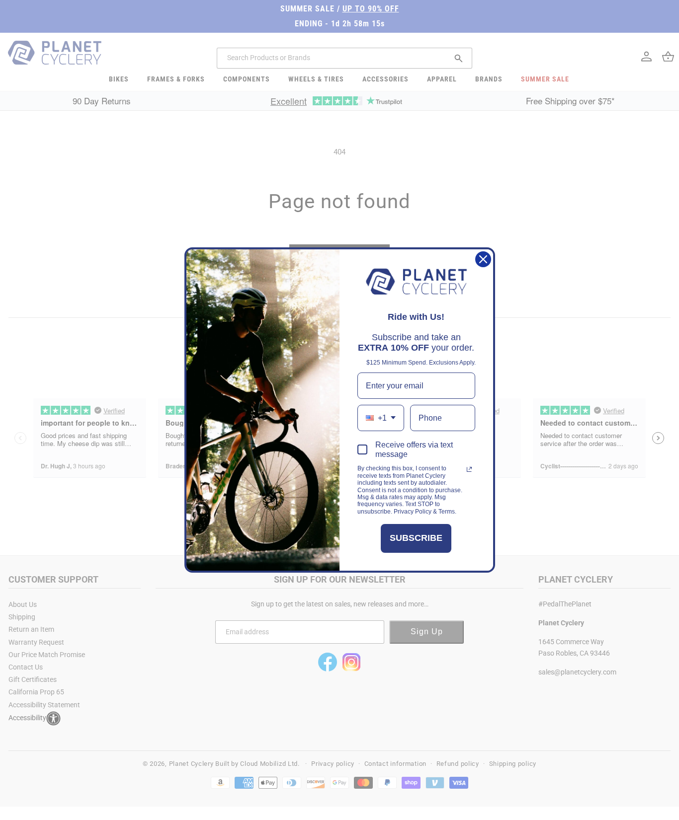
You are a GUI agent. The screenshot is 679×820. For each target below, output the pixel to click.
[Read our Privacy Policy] (469, 469)
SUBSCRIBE (416, 538)
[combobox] (380, 418)
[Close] (483, 259)
